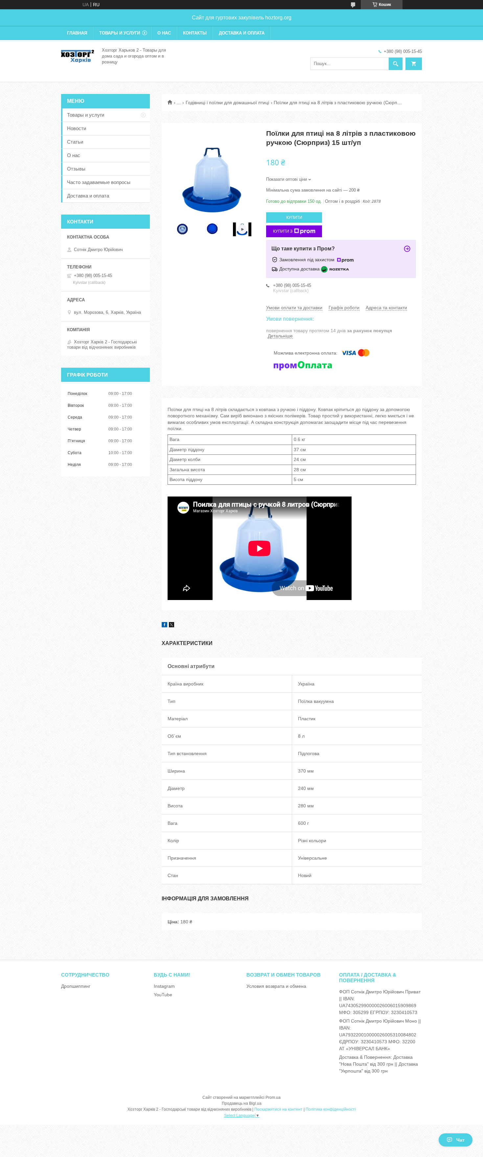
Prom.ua (273, 1097)
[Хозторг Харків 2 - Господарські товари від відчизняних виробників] (77, 55)
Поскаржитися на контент (278, 1109)
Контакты (195, 33)
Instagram (164, 986)
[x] (171, 625)
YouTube (163, 994)
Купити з (282, 231)
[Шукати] (395, 64)
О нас (164, 33)
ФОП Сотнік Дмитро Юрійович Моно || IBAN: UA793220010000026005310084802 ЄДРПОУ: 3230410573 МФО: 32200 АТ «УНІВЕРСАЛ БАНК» (380, 1034)
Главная (77, 33)
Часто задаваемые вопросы (98, 182)
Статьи (75, 142)
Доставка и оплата (241, 33)
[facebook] (164, 625)
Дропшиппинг (75, 986)
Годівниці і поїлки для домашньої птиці (227, 102)
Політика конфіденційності (331, 1109)
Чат (460, 1140)
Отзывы (76, 169)
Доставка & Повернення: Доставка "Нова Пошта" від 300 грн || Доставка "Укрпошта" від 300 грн (378, 1064)
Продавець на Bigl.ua (242, 1103)
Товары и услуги (119, 33)
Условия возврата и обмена (276, 986)
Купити (294, 217)
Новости (76, 128)
